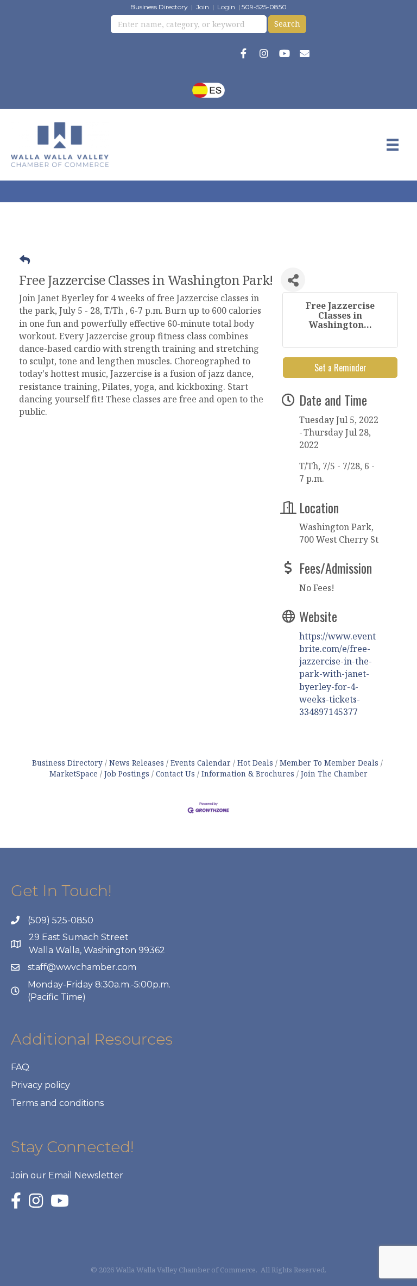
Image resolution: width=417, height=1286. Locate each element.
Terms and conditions (57, 1103)
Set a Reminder (340, 367)
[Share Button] (293, 280)
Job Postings (126, 773)
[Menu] (392, 144)
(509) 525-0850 (60, 920)
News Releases (136, 762)
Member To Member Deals (329, 762)
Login (226, 7)
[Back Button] (25, 260)
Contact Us (175, 773)
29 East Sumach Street (79, 937)
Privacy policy (40, 1085)
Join (202, 7)
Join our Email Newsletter (67, 1175)
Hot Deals (255, 762)
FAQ (20, 1067)
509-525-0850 (264, 7)
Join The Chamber (334, 773)
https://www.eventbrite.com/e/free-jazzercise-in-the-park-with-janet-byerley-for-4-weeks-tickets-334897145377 (337, 674)
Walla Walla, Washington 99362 (97, 950)
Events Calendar (200, 762)
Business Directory (159, 7)
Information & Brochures (247, 773)
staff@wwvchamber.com (82, 967)
